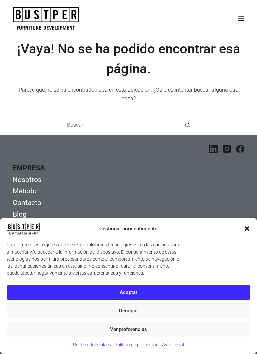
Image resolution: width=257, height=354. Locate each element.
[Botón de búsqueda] (187, 125)
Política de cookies (92, 344)
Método (25, 191)
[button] (247, 228)
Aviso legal (173, 344)
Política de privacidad (136, 344)
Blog (20, 214)
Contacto (27, 203)
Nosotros (27, 179)
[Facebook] (240, 149)
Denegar (128, 311)
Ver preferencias (128, 329)
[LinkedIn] (213, 149)
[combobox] (121, 125)
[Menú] (241, 18)
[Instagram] (227, 149)
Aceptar (128, 292)
